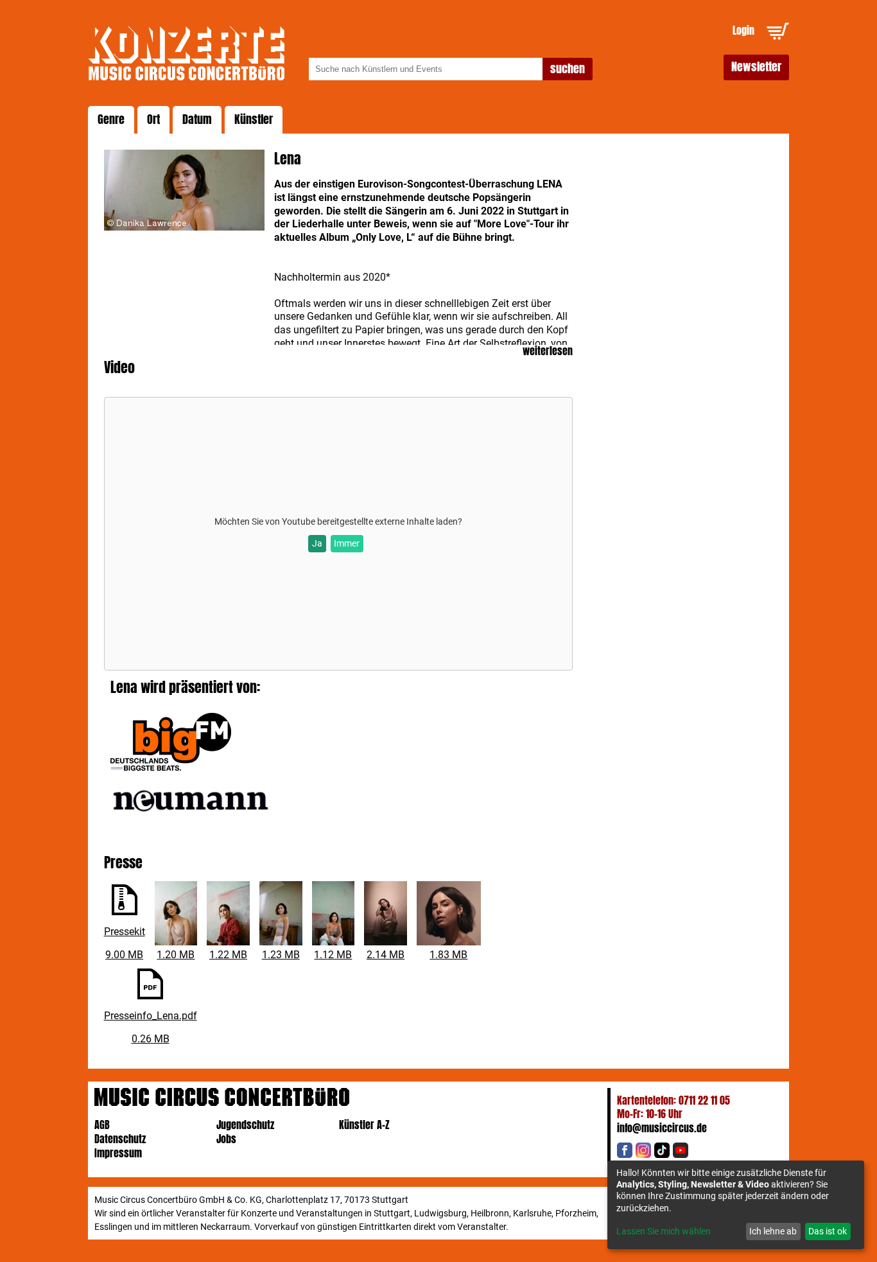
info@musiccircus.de (662, 1128)
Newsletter (756, 66)
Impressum (118, 1153)
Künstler (253, 119)
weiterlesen (548, 351)
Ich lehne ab (773, 1231)
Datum (197, 119)
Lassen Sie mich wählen (663, 1231)
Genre (111, 119)
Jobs (226, 1139)
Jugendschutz (245, 1124)
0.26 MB (150, 1039)
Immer (347, 543)
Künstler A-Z (364, 1124)
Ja (317, 543)
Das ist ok (827, 1231)
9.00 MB (124, 955)
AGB (102, 1124)
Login (743, 30)
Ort (153, 119)
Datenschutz (120, 1139)
